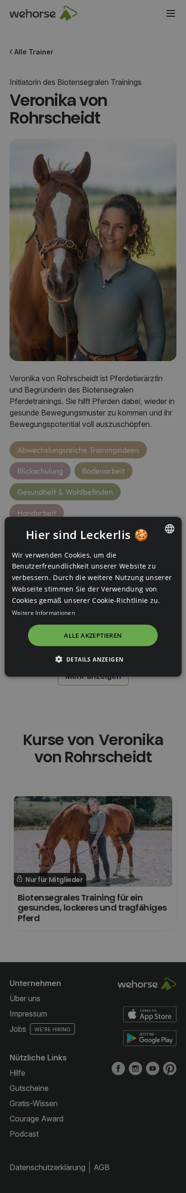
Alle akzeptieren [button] (93, 635)
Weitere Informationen (43, 613)
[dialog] (93, 596)
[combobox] (169, 528)
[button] (93, 658)
